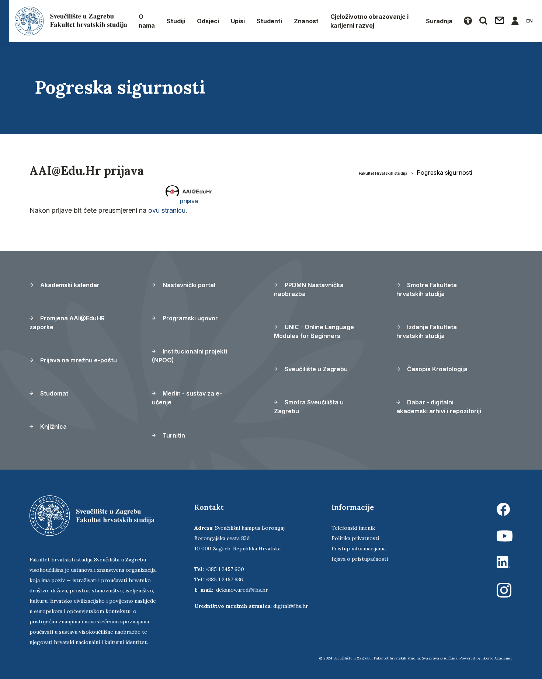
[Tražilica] (483, 21)
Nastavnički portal (188, 285)
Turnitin (173, 435)
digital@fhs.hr (290, 606)
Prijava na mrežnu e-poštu (78, 360)
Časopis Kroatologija (437, 369)
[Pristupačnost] (468, 21)
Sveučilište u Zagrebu (315, 369)
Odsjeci (208, 21)
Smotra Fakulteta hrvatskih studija (426, 289)
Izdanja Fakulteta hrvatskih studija (426, 331)
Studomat (53, 393)
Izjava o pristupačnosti (359, 559)
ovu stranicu (166, 210)
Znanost (306, 21)
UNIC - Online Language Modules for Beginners (314, 331)
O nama (147, 21)
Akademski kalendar (69, 285)
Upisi (238, 21)
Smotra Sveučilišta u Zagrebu (309, 406)
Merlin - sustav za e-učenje (187, 398)
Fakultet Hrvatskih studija (383, 173)
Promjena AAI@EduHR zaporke (67, 322)
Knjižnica (53, 426)
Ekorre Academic (497, 658)
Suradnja (439, 21)
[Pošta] (499, 21)
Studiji (176, 21)
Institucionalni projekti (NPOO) (189, 356)
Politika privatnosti (355, 538)
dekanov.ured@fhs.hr (242, 589)
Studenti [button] (269, 21)
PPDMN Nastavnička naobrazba (309, 289)
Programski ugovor (189, 318)
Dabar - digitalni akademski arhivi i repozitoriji (438, 406)
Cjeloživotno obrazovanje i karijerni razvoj (369, 21)
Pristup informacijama (358, 548)
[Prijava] (515, 21)
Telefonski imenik (353, 528)
